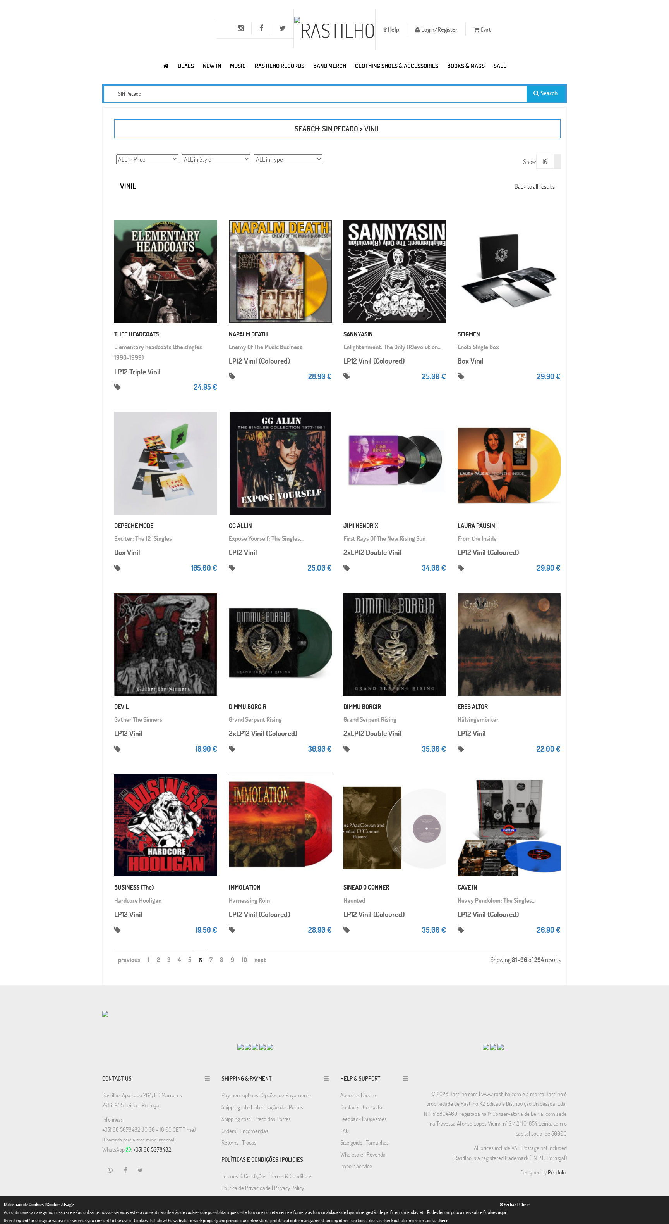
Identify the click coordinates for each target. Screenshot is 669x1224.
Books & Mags (466, 66)
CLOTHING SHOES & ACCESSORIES (396, 66)
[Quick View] (209, 233)
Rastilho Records (279, 66)
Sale (500, 66)
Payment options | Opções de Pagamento (266, 1095)
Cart (485, 29)
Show (529, 161)
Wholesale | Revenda (363, 1154)
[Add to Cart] (209, 217)
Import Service (356, 1166)
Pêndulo (557, 1172)
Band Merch (329, 66)
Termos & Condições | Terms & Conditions (266, 1176)
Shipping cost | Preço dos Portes (256, 1118)
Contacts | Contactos (362, 1107)
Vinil (372, 128)
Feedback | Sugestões (363, 1118)
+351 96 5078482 (152, 1149)
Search (548, 93)
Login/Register (439, 29)
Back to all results (535, 186)
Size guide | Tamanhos (364, 1142)
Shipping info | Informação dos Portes (262, 1107)
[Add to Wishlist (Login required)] (209, 248)
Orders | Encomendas (244, 1130)
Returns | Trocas (238, 1142)
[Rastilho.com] (166, 66)
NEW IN (212, 66)
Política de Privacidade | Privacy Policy (262, 1187)
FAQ (344, 1130)
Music (238, 66)
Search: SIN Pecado (326, 128)
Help (393, 29)
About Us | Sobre (358, 1095)
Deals (186, 66)
